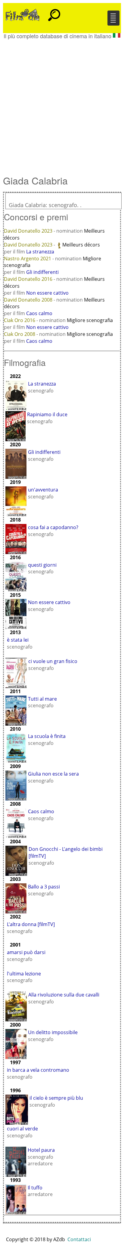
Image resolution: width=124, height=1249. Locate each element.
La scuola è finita (47, 736)
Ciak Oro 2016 (20, 320)
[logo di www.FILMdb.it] (23, 14)
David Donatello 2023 (29, 231)
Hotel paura (41, 1150)
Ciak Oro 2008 (20, 334)
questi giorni (42, 565)
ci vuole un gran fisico (52, 661)
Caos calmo (39, 313)
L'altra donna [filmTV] (31, 924)
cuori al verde (22, 1128)
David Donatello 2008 (29, 299)
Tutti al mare (42, 699)
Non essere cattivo (47, 293)
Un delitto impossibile (53, 1032)
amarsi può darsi (26, 952)
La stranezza (40, 251)
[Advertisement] (62, 104)
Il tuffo (35, 1187)
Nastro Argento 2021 (28, 258)
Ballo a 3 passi (44, 886)
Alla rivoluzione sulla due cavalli (63, 994)
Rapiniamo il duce (47, 414)
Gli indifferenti (42, 272)
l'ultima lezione (24, 973)
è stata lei (18, 640)
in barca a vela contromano (38, 1070)
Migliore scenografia (90, 320)
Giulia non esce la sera (53, 773)
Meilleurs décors (81, 244)
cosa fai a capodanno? (53, 527)
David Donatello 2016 (29, 279)
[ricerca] (54, 12)
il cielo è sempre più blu (56, 1098)
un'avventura (43, 489)
